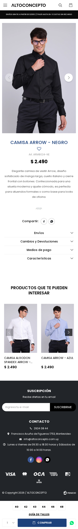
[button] (60, 5)
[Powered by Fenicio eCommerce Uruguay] (69, 493)
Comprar (44, 523)
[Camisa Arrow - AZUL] (57, 328)
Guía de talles (39, 514)
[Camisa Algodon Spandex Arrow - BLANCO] (20, 328)
